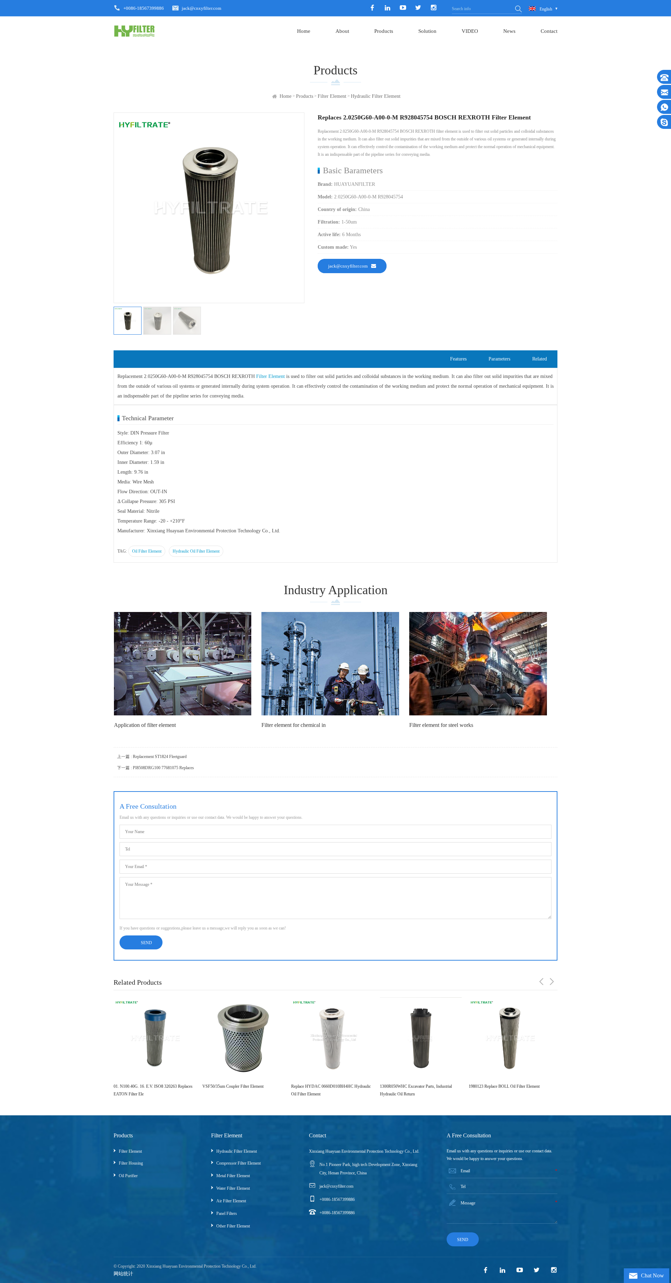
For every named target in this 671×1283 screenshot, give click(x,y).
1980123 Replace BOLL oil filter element (415, 1086)
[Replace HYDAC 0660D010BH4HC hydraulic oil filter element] (243, 1038)
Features (458, 359)
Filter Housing (131, 1163)
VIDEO (470, 31)
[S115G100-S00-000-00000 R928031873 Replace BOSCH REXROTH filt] (509, 1038)
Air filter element (231, 1200)
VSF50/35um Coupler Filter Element (144, 1086)
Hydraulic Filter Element (376, 96)
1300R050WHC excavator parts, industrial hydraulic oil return (327, 1090)
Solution (427, 31)
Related (539, 359)
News (509, 31)
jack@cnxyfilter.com (201, 8)
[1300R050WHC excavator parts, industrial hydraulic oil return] (332, 1038)
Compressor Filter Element (238, 1163)
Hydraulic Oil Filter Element (196, 551)
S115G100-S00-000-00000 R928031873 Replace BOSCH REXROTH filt (503, 1090)
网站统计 (123, 1273)
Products (383, 31)
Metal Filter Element (233, 1175)
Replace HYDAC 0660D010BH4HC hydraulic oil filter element (242, 1090)
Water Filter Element (233, 1188)
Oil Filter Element (146, 551)
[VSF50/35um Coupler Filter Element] (154, 1038)
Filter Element (332, 96)
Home (303, 31)
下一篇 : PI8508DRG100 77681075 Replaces (155, 767)
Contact (549, 31)
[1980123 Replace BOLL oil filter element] (421, 1038)
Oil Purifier (128, 1175)
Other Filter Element (233, 1226)
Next (552, 981)
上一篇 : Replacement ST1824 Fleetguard (152, 756)
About (342, 31)
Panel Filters (226, 1213)
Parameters (499, 359)
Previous (541, 981)
